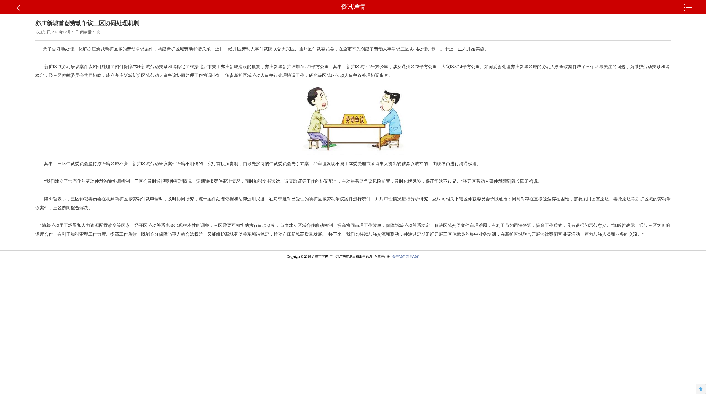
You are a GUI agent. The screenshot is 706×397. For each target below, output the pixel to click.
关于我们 (398, 257)
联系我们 (412, 257)
